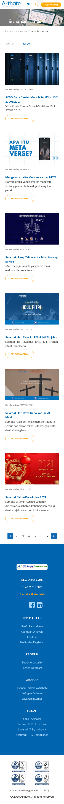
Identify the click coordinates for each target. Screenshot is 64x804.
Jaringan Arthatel (32, 693)
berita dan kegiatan (40, 31)
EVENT (10, 44)
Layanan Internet (32, 698)
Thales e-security (32, 662)
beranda (9, 31)
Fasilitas (32, 637)
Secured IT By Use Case (32, 724)
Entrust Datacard (32, 667)
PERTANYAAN (51, 5)
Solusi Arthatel (32, 718)
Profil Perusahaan (32, 626)
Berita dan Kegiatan (32, 642)
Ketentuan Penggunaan (24, 790)
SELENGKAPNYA (20, 118)
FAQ (46, 790)
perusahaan (22, 31)
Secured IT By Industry (32, 729)
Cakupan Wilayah (32, 631)
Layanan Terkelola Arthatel (32, 687)
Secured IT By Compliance (32, 734)
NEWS (27, 44)
